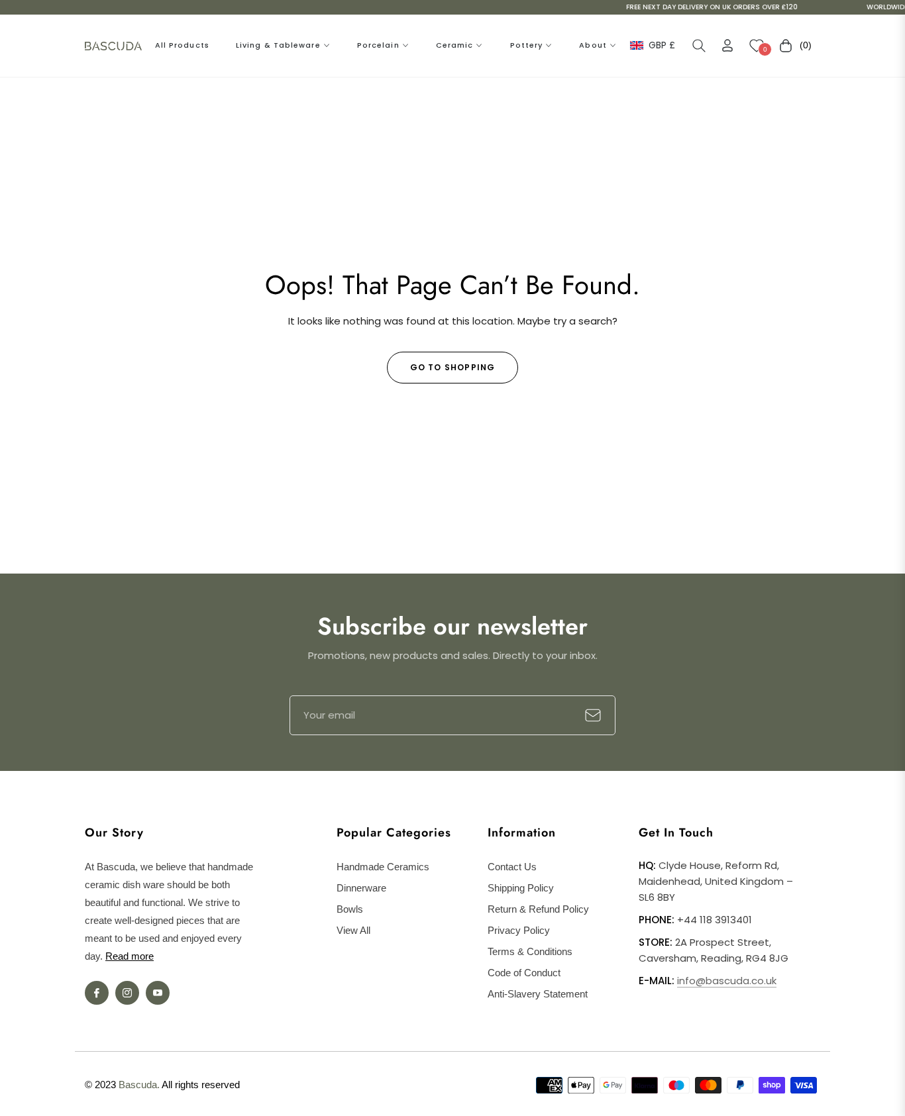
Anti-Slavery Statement (538, 993)
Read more (129, 956)
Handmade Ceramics (383, 866)
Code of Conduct (524, 972)
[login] (727, 45)
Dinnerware (361, 887)
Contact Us (512, 866)
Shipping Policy (521, 887)
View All (353, 930)
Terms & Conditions (530, 951)
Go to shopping (453, 367)
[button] (699, 45)
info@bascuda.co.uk (726, 981)
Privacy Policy (519, 930)
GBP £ (661, 45)
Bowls (350, 909)
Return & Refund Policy (538, 909)
